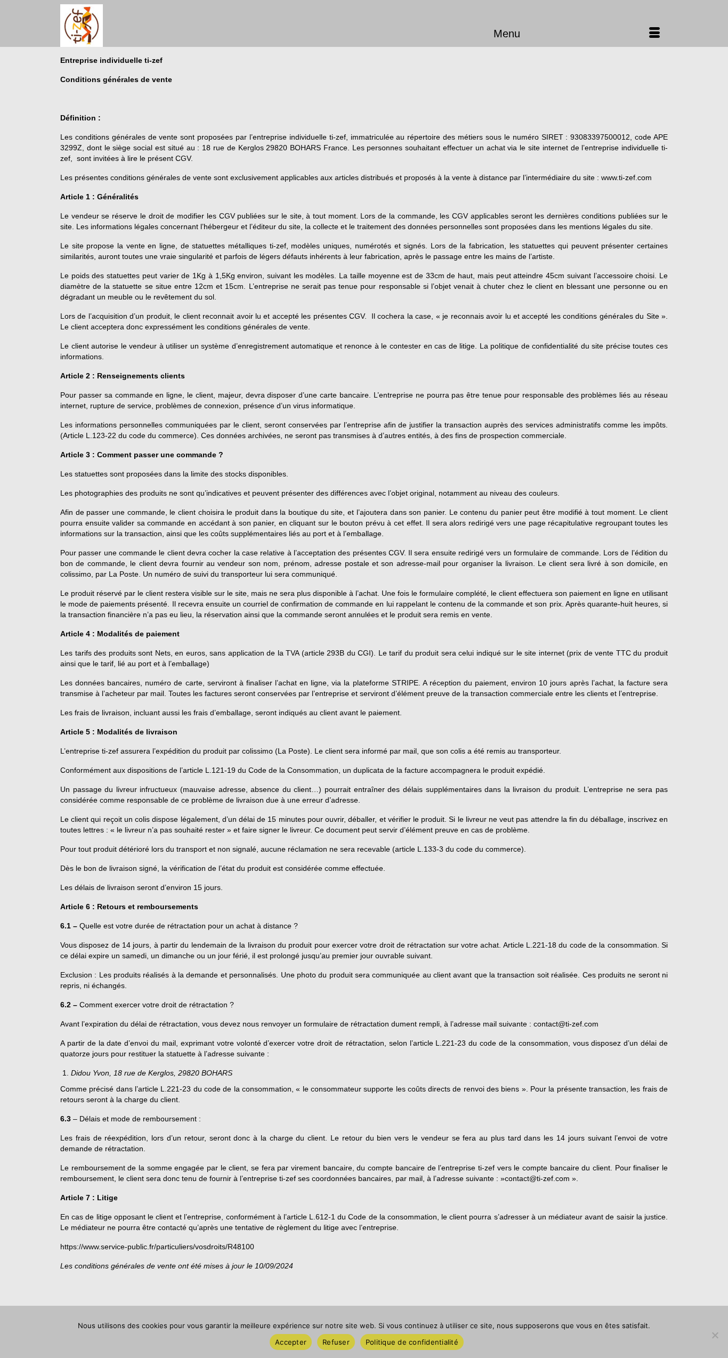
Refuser (336, 1342)
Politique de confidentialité (412, 1342)
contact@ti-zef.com (565, 1024)
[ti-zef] (156, 25)
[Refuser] (714, 1335)
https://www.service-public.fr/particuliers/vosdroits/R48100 (157, 1246)
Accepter (290, 1342)
